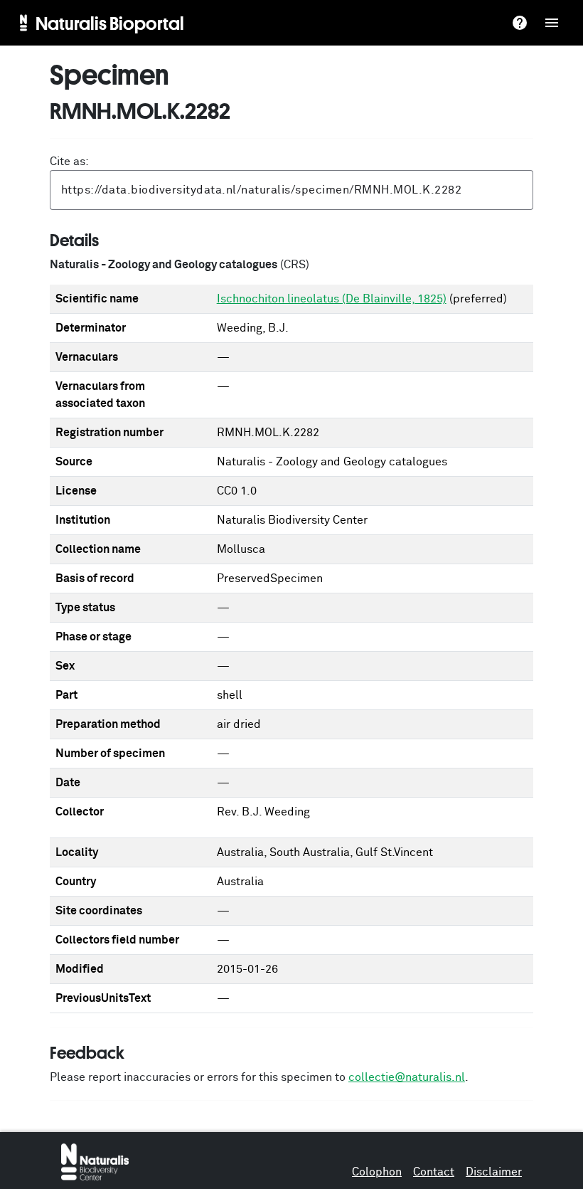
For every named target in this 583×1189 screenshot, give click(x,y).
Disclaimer (494, 1172)
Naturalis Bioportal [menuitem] (110, 23)
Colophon (377, 1172)
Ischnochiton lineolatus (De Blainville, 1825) (331, 299)
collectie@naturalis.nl (406, 1077)
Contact (433, 1172)
